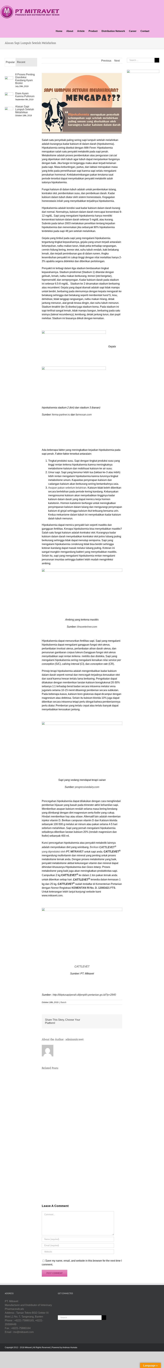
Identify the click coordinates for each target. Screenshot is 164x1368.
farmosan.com (83, 414)
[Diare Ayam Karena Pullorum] (9, 94)
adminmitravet (74, 1039)
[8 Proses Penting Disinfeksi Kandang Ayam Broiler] (9, 78)
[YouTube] (80, 1301)
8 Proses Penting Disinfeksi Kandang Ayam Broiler (25, 78)
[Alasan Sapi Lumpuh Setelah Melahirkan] (9, 108)
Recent (21, 62)
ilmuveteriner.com (87, 626)
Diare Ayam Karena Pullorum (24, 95)
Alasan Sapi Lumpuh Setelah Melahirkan (24, 109)
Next (117, 60)
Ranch (63, 1002)
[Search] (154, 31)
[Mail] (88, 1301)
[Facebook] (75, 1301)
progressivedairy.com (87, 787)
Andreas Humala (69, 1347)
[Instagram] (84, 1301)
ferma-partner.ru (61, 414)
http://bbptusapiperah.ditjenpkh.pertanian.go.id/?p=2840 (84, 994)
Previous (106, 60)
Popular (10, 62)
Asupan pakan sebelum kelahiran (67, 487)
